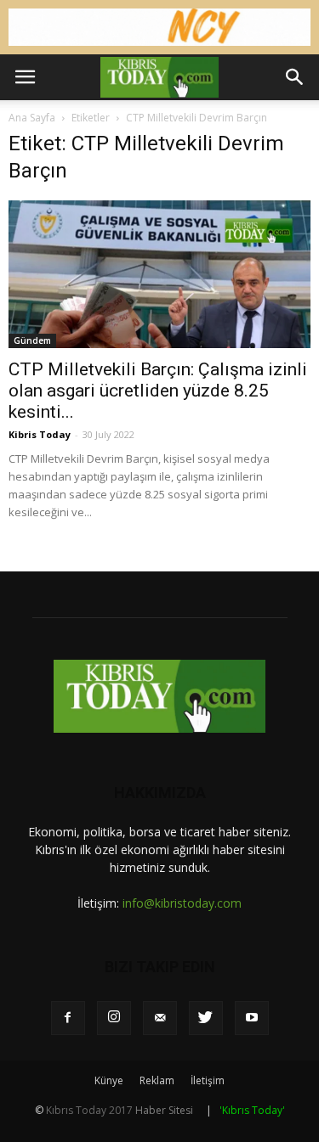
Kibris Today (40, 434)
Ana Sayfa (32, 117)
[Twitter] (206, 1018)
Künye (108, 1080)
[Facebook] (68, 1018)
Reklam (157, 1080)
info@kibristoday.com (182, 903)
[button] (295, 77)
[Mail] (160, 1018)
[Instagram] (114, 1018)
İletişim (208, 1080)
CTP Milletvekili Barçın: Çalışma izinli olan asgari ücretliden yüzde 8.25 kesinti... (158, 390)
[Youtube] (252, 1018)
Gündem (32, 340)
